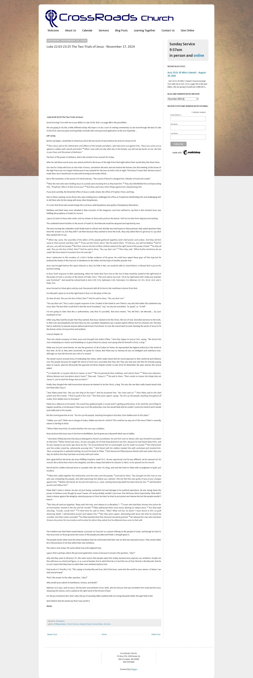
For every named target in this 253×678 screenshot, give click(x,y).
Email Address (175, 115)
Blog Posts (121, 30)
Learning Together (144, 30)
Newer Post (52, 634)
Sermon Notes (97, 624)
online (199, 56)
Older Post (155, 634)
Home (104, 634)
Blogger (133, 669)
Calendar (87, 30)
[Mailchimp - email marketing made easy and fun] (186, 155)
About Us (70, 30)
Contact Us (168, 30)
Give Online (187, 30)
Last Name (174, 133)
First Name (174, 124)
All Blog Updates (60, 624)
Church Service (73, 624)
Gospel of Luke (85, 624)
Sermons (104, 30)
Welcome (53, 30)
